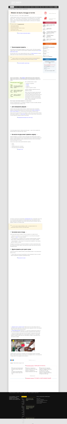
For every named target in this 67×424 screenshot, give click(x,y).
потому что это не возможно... (48, 56)
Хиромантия (21, 392)
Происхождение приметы (15, 25)
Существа (32, 392)
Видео (23, 15)
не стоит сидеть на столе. (16, 330)
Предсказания (24, 8)
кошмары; (27, 84)
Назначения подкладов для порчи (42, 400)
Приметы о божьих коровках (51, 39)
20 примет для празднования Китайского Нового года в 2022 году (17, 372)
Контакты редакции (40, 401)
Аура (11, 8)
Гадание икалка (49, 28)
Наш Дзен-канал (39, 403)
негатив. (35, 59)
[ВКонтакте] (10, 360)
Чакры (17, 8)
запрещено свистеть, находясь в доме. (18, 326)
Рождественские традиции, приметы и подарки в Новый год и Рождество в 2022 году (45, 372)
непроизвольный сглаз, (28, 218)
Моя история (51, 17)
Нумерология (25, 392)
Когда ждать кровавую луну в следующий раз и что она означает (18, 86)
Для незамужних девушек (15, 26)
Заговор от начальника (40, 399)
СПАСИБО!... (44, 53)
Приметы (29, 392)
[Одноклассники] (12, 360)
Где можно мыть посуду (14, 29)
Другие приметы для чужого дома (16, 30)
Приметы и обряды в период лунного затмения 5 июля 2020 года (18, 91)
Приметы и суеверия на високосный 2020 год (17, 95)
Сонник (20, 8)
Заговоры (17, 392)
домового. (23, 77)
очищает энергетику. (34, 53)
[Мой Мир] (13, 360)
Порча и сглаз (36, 392)
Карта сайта (38, 398)
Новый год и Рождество (12, 392)
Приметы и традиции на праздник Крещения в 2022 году (31, 371)
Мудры (14, 8)
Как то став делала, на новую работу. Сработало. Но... (49, 48)
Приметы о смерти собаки (51, 24)
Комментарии (26, 15)
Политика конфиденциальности (42, 402)
